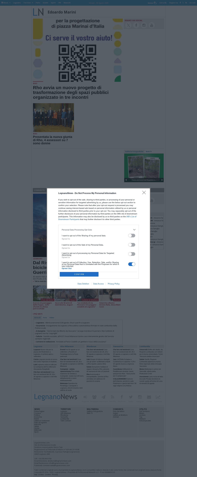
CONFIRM (79, 274)
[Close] (144, 193)
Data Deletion (83, 284)
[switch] (131, 235)
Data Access (98, 284)
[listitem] (98, 229)
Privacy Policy (114, 284)
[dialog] (98, 238)
